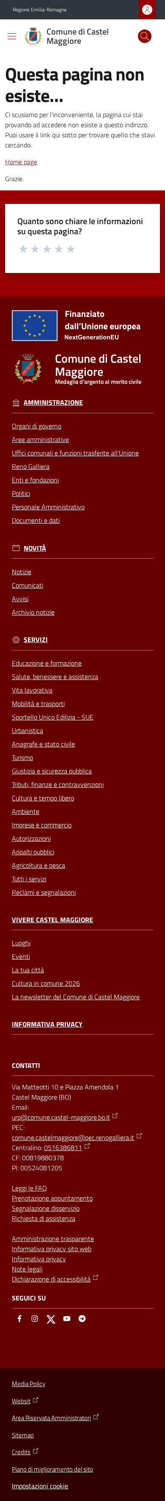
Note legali (27, 1269)
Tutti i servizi (29, 879)
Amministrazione (53, 403)
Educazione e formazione (47, 663)
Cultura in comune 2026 (46, 983)
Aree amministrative (40, 439)
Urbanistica (27, 730)
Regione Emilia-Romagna (39, 9)
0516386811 (63, 1147)
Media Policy (28, 1384)
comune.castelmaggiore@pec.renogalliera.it (73, 1137)
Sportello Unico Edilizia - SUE (53, 717)
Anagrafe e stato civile (43, 744)
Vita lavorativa (32, 690)
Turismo (22, 757)
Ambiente (25, 811)
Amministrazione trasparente (53, 1238)
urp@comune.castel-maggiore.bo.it (61, 1117)
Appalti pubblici (33, 852)
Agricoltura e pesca (38, 865)
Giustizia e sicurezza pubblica (52, 771)
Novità (35, 548)
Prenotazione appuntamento (52, 1198)
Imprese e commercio (42, 825)
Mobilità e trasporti (38, 703)
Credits (21, 1452)
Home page (21, 162)
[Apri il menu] (12, 36)
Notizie (21, 572)
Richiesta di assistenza (43, 1218)
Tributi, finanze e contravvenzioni (58, 784)
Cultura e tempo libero (43, 798)
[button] (144, 36)
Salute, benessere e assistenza (55, 677)
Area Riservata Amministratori (51, 1418)
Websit (21, 1401)
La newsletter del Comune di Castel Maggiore (76, 997)
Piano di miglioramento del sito (52, 1469)
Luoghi (21, 943)
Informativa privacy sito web (51, 1249)
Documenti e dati (36, 520)
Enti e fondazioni (35, 480)
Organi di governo (36, 426)
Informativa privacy (47, 1024)
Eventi (21, 956)
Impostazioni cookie (40, 1486)
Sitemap (23, 1435)
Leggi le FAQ (29, 1188)
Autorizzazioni (31, 838)
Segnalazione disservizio (46, 1208)
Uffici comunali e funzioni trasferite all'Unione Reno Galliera (75, 459)
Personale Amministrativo (48, 507)
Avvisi (20, 599)
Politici (21, 493)
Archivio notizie (33, 612)
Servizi (36, 640)
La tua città (28, 970)
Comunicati (27, 585)
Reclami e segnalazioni (44, 892)
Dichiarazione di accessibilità (51, 1279)
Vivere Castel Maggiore (52, 920)
